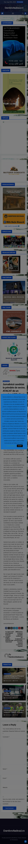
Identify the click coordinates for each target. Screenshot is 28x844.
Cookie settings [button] (10, 446)
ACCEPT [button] (20, 445)
